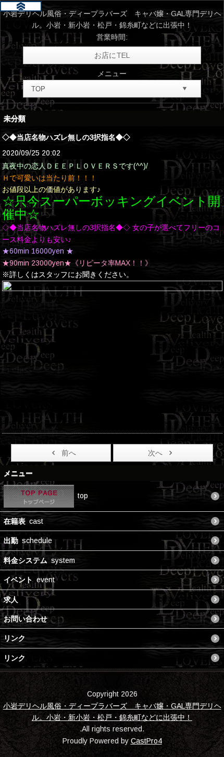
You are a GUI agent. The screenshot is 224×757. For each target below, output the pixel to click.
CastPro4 (146, 741)
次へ (155, 453)
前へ (68, 453)
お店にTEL (112, 55)
